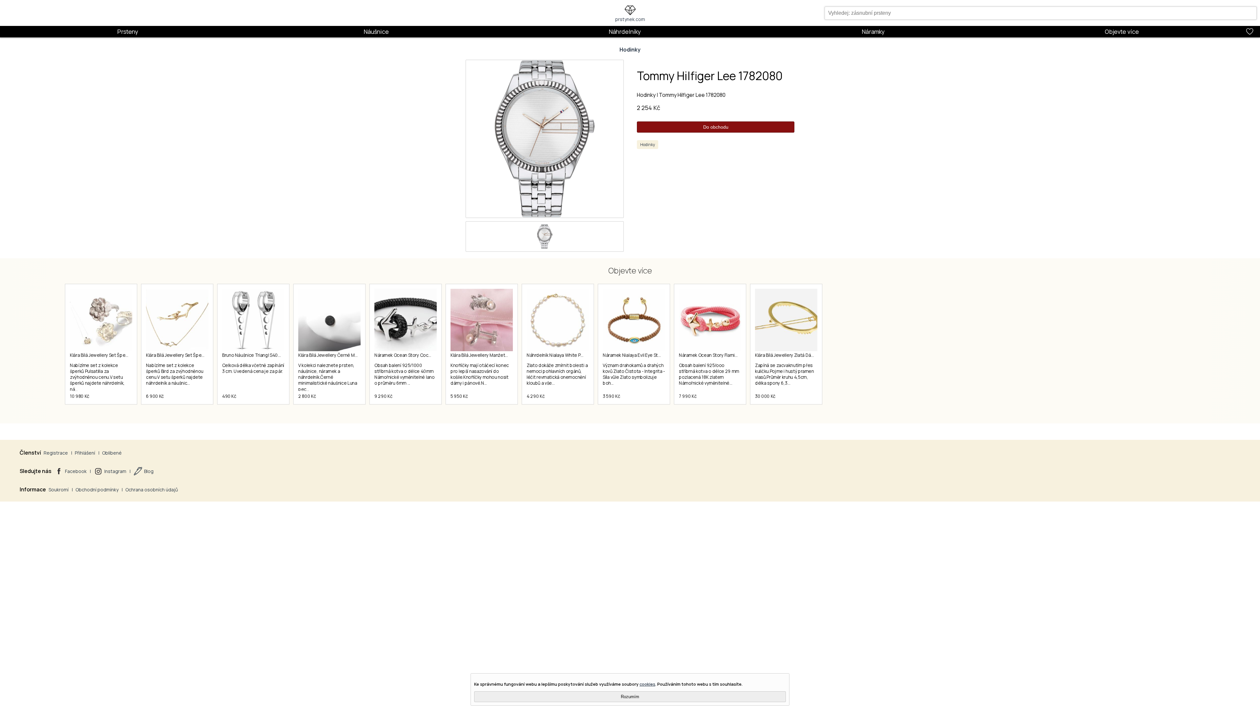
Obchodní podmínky (96, 489)
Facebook (76, 471)
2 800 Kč (307, 396)
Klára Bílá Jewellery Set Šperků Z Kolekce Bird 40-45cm (201, 355)
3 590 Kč (611, 396)
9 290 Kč (383, 396)
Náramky (873, 31)
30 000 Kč (765, 396)
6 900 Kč (155, 396)
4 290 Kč (536, 396)
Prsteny (127, 31)
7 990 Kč (688, 396)
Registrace (56, 453)
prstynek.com (630, 19)
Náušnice (376, 31)
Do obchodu (715, 127)
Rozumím (630, 696)
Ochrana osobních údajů (151, 489)
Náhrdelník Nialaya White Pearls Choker (567, 355)
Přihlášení (85, 453)
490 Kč (229, 396)
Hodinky (630, 49)
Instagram (115, 471)
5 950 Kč (459, 396)
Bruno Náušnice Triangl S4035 (252, 355)
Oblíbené (112, 453)
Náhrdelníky (625, 31)
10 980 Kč (80, 396)
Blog (149, 471)
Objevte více (1122, 31)
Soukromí (59, 489)
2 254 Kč (648, 108)
